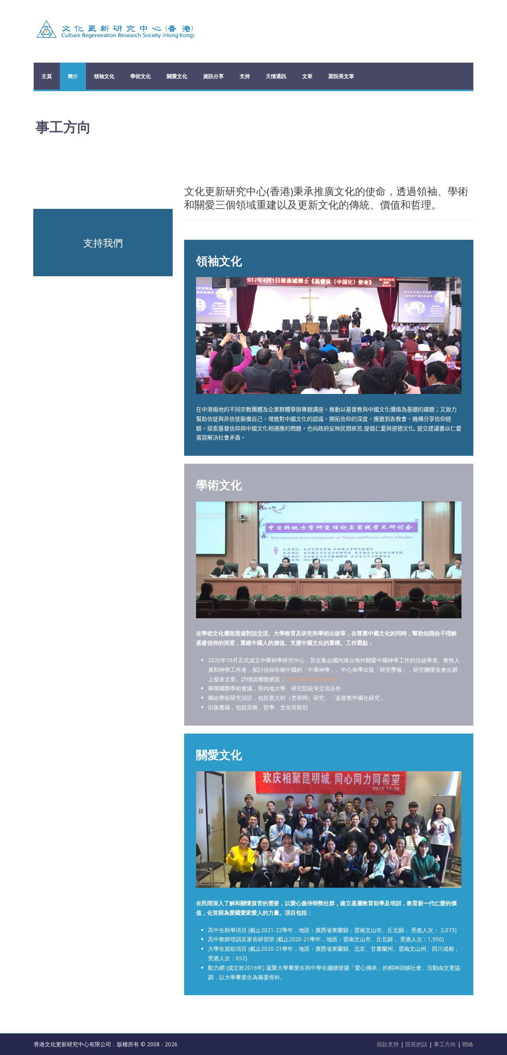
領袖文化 (104, 76)
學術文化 (140, 76)
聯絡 (467, 1044)
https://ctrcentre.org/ (312, 679)
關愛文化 (177, 76)
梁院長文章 (341, 76)
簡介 (73, 76)
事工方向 (445, 1044)
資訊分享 (213, 76)
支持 (245, 76)
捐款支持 (388, 1044)
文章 (307, 76)
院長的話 (417, 1044)
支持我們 (103, 242)
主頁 (47, 76)
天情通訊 (276, 76)
